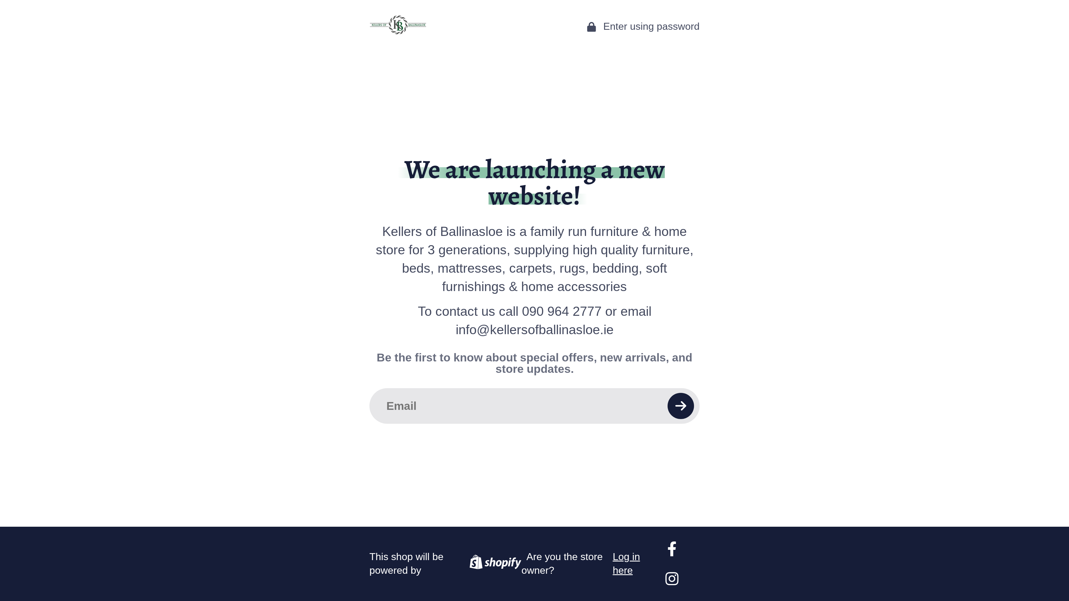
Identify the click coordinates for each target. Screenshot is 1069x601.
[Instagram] (672, 578)
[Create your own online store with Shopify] (495, 564)
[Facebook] (672, 548)
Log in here (626, 563)
